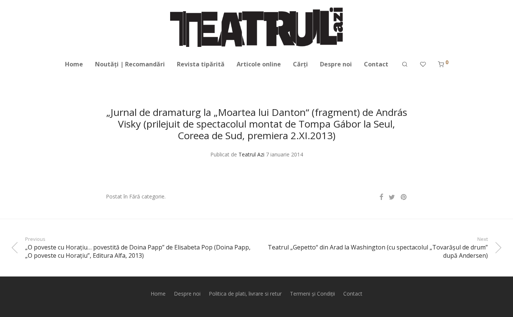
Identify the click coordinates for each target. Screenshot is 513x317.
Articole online (259, 64)
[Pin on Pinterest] (404, 197)
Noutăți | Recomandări (130, 64)
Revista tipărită (201, 64)
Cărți (300, 64)
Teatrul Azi (251, 154)
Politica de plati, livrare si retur (245, 293)
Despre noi (336, 64)
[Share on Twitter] (392, 197)
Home (74, 64)
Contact (376, 64)
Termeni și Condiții (312, 293)
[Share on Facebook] (381, 197)
